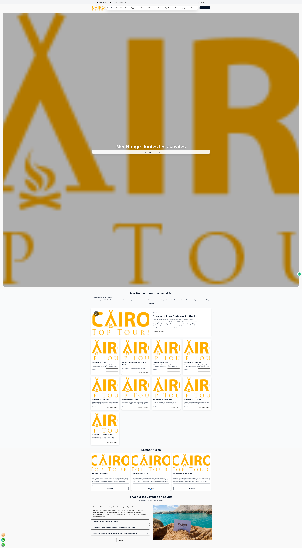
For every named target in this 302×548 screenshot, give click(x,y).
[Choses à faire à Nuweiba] (105, 387)
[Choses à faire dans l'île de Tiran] (105, 423)
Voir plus (151, 303)
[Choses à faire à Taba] (105, 350)
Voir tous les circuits (159, 331)
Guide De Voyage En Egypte (145, 152)
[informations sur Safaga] (135, 387)
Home (133, 152)
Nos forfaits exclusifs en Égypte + (126, 8)
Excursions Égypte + (164, 8)
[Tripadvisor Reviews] (299, 274)
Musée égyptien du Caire (100, 473)
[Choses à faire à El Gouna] (197, 387)
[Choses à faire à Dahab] (166, 350)
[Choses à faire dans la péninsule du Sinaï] (135, 350)
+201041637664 (103, 2)
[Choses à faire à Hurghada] (197, 350)
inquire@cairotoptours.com (119, 2)
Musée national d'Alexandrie (142, 473)
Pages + (193, 8)
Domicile (109, 8)
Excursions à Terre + (147, 8)
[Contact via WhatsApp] (3, 540)
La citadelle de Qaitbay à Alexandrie (185, 473)
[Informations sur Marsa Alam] (166, 387)
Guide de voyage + (181, 8)
